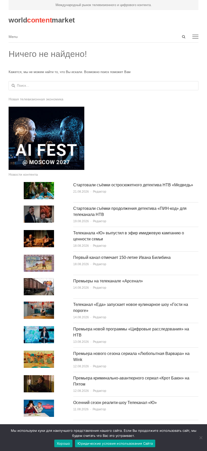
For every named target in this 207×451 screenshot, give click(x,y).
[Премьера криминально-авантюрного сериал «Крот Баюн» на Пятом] (39, 378)
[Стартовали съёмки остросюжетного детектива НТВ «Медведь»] (39, 185)
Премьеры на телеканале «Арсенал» (108, 281)
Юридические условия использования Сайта (115, 443)
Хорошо (63, 443)
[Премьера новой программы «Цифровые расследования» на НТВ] (39, 329)
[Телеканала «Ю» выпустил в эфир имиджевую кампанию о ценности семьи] (39, 233)
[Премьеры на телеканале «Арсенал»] (39, 281)
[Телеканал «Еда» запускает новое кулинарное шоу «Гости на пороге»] (39, 304)
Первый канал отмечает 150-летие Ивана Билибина (122, 257)
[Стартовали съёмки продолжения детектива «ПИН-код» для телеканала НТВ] (39, 208)
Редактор (99, 191)
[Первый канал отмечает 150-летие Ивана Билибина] (39, 257)
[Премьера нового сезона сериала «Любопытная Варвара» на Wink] (39, 353)
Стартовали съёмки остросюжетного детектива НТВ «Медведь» (133, 185)
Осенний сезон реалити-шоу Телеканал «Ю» (115, 402)
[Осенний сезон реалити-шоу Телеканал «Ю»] (39, 402)
